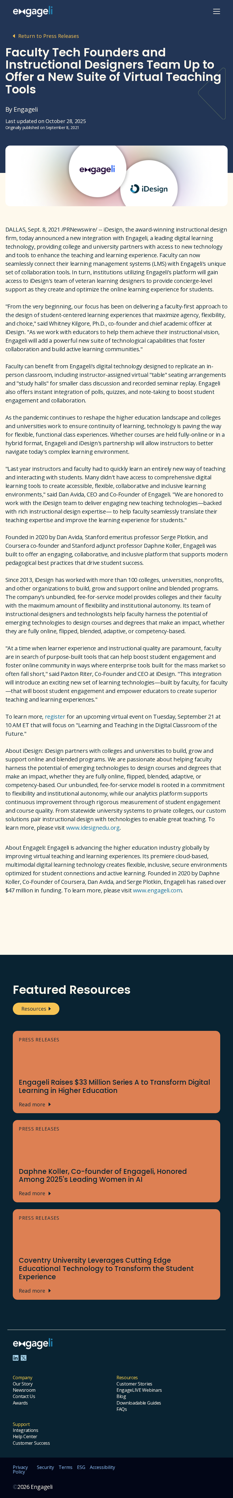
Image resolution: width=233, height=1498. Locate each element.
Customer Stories (134, 1384)
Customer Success (31, 1443)
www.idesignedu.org (93, 827)
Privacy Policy (20, 1469)
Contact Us (24, 1396)
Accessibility (102, 1467)
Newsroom (24, 1390)
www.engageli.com (157, 890)
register (55, 716)
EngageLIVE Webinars (139, 1390)
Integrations (25, 1430)
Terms (65, 1467)
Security (45, 1467)
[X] (23, 1358)
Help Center (25, 1436)
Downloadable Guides (138, 1403)
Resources (33, 1008)
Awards (20, 1403)
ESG (81, 1467)
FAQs (121, 1409)
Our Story (23, 1384)
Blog (121, 1396)
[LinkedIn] (15, 1358)
